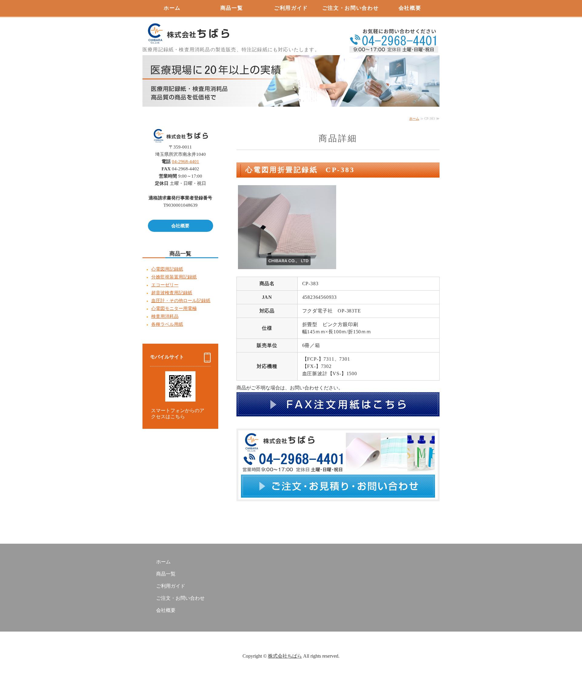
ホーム (172, 8)
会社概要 (410, 8)
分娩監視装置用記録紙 (174, 277)
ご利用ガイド (291, 8)
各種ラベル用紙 (167, 324)
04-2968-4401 (185, 161)
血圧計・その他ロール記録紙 (180, 300)
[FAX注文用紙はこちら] (338, 419)
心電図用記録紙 (167, 269)
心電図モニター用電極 (174, 308)
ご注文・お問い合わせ (350, 8)
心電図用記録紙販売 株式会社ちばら (187, 30)
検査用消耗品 (165, 316)
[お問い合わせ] (338, 504)
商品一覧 (231, 8)
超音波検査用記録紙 (171, 292)
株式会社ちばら (285, 656)
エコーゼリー (165, 284)
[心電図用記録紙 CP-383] (287, 264)
